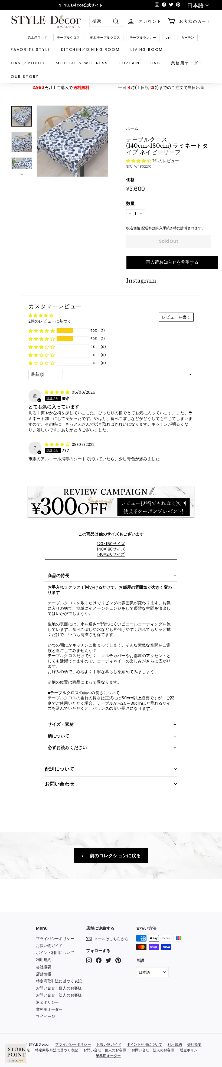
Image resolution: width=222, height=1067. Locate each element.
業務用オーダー (187, 63)
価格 (130, 180)
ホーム (132, 128)
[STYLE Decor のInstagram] (89, 960)
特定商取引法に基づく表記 (59, 981)
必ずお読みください (67, 747)
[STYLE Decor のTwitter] (108, 960)
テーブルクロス (68, 37)
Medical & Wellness (82, 63)
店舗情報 (43, 974)
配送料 (146, 228)
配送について (59, 769)
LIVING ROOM (146, 49)
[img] (58, 392)
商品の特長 (59, 575)
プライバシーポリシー (55, 938)
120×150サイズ (111, 543)
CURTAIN (129, 63)
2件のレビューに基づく (50, 321)
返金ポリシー (47, 1002)
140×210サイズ (111, 554)
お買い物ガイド (49, 945)
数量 (130, 204)
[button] (139, 161)
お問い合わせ (59, 783)
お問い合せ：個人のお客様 (59, 988)
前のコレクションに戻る (115, 855)
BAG (155, 63)
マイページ (45, 1016)
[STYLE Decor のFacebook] (99, 960)
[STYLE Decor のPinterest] (118, 960)
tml (168, 37)
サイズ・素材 (61, 724)
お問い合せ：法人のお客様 (59, 995)
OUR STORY (25, 76)
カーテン (187, 37)
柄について (59, 736)
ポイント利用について (55, 952)
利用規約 (43, 959)
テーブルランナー (143, 37)
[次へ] (21, 173)
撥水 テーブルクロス (105, 37)
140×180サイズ (111, 549)
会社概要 (43, 967)
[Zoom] (72, 141)
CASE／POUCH (28, 63)
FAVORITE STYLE (30, 49)
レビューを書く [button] (176, 317)
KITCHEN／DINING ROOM (90, 49)
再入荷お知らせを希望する (172, 262)
